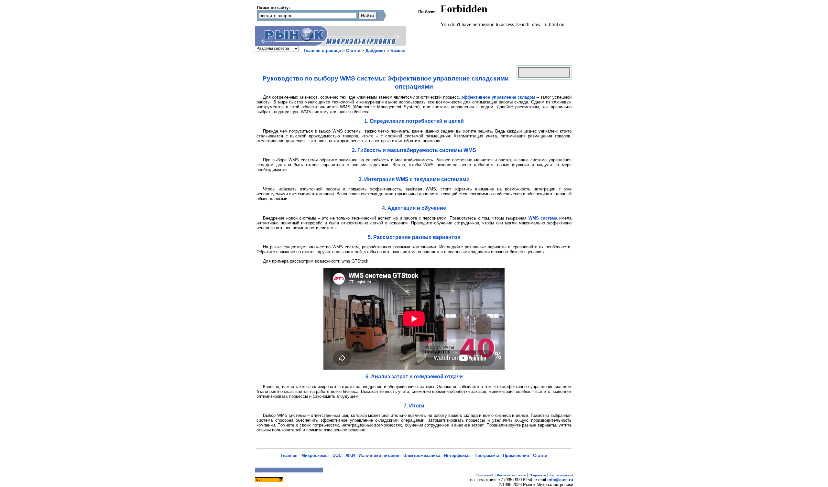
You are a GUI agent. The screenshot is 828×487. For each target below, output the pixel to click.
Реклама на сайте (511, 475)
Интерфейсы (457, 455)
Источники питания (379, 455)
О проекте (537, 475)
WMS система (543, 218)
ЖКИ (350, 455)
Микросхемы (315, 455)
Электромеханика (421, 455)
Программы (486, 455)
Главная (289, 455)
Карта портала (561, 475)
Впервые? (484, 475)
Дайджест (375, 50)
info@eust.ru (560, 479)
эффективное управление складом (498, 97)
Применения (516, 455)
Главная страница (322, 50)
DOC (337, 455)
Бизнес (397, 50)
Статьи (353, 50)
